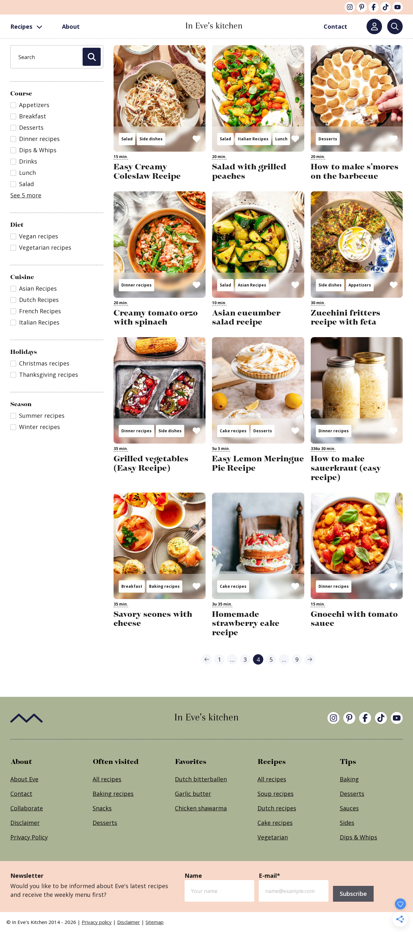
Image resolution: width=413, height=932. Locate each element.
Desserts (327, 139)
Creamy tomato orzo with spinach (156, 317)
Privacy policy (97, 922)
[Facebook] (373, 7)
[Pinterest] (362, 7)
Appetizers (359, 285)
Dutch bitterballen (201, 779)
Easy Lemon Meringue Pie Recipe (258, 463)
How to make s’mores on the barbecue (354, 171)
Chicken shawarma (201, 808)
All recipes (107, 779)
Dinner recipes (136, 285)
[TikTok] (385, 7)
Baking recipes (164, 586)
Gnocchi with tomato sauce (354, 618)
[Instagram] (350, 7)
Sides (347, 823)
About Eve (24, 779)
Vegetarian (272, 837)
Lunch (281, 139)
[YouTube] (397, 7)
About (71, 26)
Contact (21, 793)
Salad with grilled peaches (249, 171)
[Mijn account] (374, 26)
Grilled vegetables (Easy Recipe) (151, 463)
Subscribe (353, 893)
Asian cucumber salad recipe (246, 317)
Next (310, 659)
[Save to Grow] (196, 138)
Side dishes (151, 139)
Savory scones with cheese (153, 618)
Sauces (349, 808)
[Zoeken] (395, 26)
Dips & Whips (358, 837)
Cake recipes (233, 431)
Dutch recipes (276, 808)
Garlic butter (193, 793)
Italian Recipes (253, 139)
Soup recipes (275, 793)
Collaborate (26, 808)
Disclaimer (25, 823)
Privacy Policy (29, 837)
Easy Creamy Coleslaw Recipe (147, 171)
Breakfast (131, 586)
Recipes (21, 26)
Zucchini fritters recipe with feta (345, 317)
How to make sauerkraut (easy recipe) (346, 468)
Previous (206, 659)
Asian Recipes (252, 285)
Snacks (102, 808)
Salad (127, 139)
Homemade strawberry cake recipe (245, 623)
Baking (349, 779)
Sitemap (155, 922)
